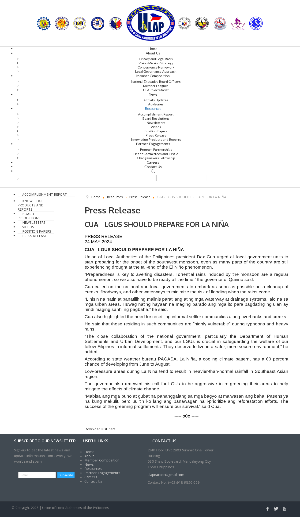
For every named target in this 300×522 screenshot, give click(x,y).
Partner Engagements (102, 472)
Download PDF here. (100, 429)
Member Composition (101, 460)
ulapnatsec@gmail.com (166, 474)
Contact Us (93, 481)
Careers (90, 477)
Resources (93, 468)
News (89, 464)
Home (89, 451)
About (89, 456)
